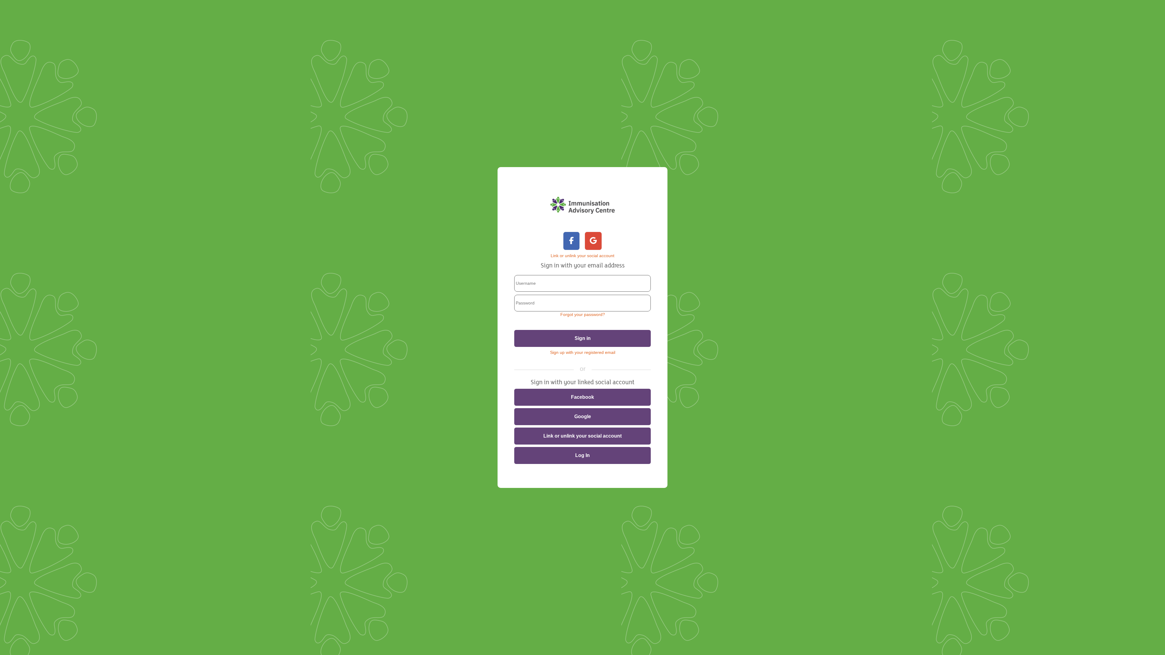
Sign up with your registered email (582, 352)
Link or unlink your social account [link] (582, 435)
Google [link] (582, 416)
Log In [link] (582, 455)
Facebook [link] (582, 397)
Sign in (583, 338)
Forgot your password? (582, 314)
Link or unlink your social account (582, 255)
